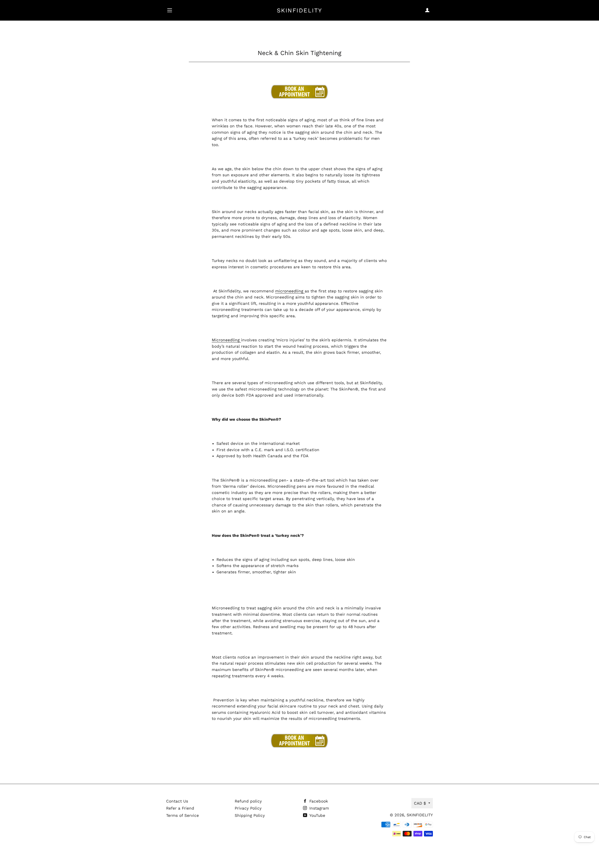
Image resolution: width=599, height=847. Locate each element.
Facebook (318, 801)
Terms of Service (182, 815)
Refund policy (248, 801)
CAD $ (420, 803)
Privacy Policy (248, 808)
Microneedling (226, 340)
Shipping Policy (250, 815)
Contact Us (177, 801)
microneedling (290, 291)
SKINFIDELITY (299, 10)
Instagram (318, 808)
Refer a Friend (180, 808)
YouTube (316, 815)
